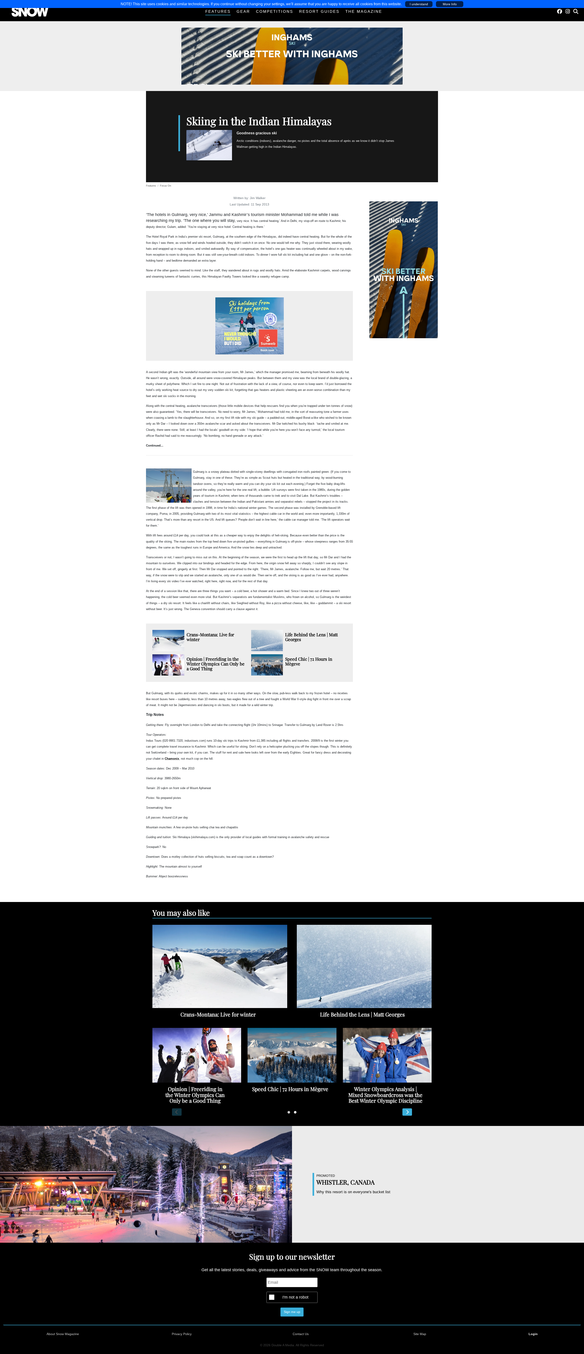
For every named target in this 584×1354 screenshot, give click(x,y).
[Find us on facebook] (559, 11)
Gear (243, 11)
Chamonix (172, 758)
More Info (450, 4)
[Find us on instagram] (568, 11)
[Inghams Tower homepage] (403, 269)
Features (218, 11)
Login (533, 1334)
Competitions (274, 11)
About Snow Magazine (63, 1334)
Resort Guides (319, 11)
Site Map (419, 1334)
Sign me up (292, 1312)
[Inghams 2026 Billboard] (292, 56)
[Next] (407, 1112)
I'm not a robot (295, 1297)
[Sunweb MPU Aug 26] (249, 325)
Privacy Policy (182, 1334)
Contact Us (301, 1334)
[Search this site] (575, 11)
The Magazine (363, 11)
